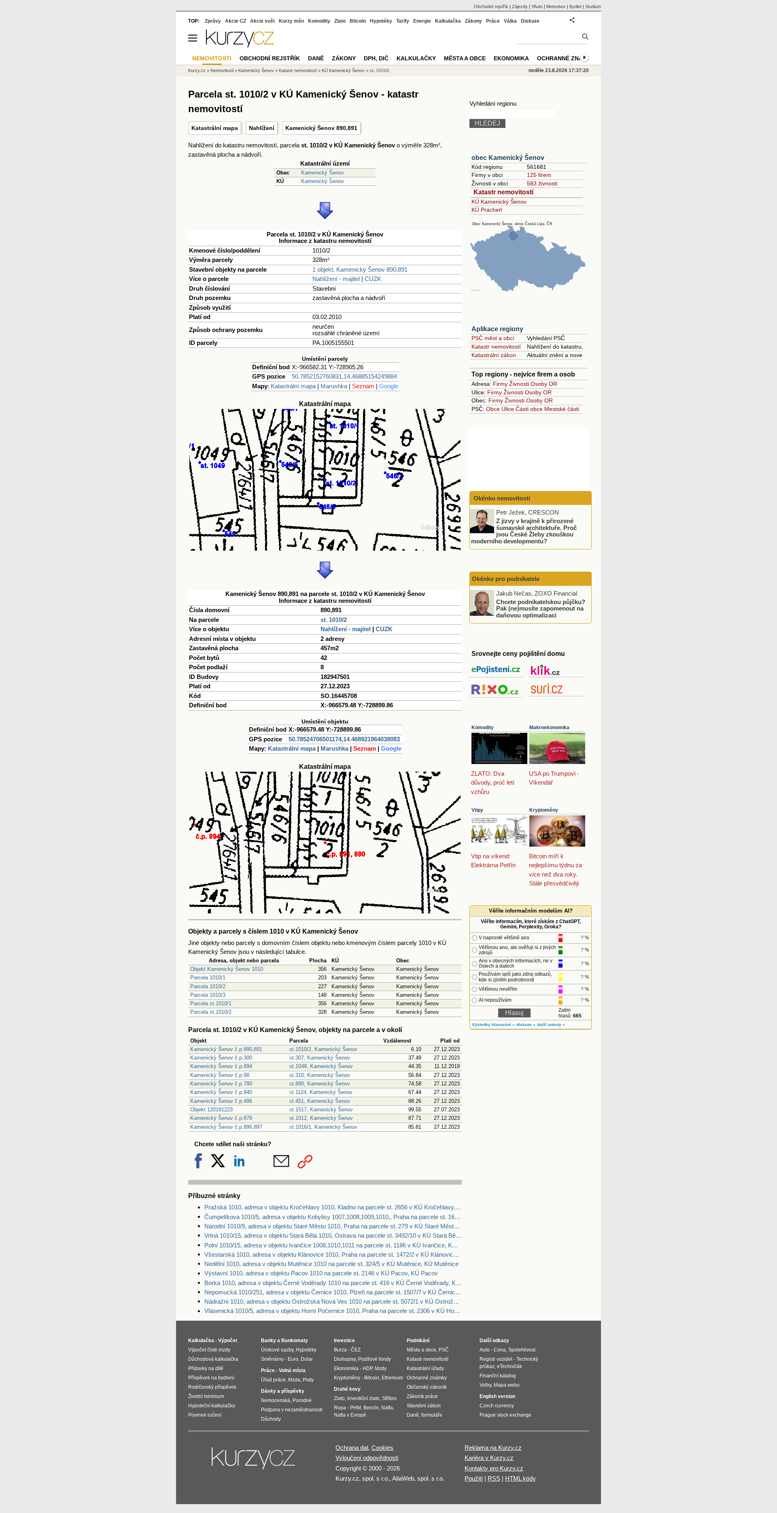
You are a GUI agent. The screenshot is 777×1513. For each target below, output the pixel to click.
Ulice (507, 409)
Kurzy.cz (197, 70)
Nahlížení (261, 128)
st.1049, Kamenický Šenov (321, 1066)
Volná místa (292, 1370)
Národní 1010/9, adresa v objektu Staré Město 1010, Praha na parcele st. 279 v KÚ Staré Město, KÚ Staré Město (333, 1226)
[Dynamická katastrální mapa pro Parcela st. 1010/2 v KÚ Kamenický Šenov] (325, 548)
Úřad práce (273, 1380)
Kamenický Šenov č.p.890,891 (226, 1049)
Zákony (473, 21)
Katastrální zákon (493, 355)
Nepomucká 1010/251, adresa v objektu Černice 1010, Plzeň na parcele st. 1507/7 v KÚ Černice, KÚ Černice (333, 1292)
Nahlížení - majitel (336, 278)
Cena (500, 1350)
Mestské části (561, 409)
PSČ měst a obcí (492, 338)
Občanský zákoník (427, 1387)
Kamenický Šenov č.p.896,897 (226, 1127)
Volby (485, 1385)
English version (497, 1396)
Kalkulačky (416, 58)
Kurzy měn (291, 21)
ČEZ (356, 1350)
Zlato (340, 21)
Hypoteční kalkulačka (211, 1406)
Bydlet (575, 6)
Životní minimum (206, 1396)
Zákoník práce (422, 1396)
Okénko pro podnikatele (505, 578)
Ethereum (392, 1378)
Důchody (271, 1419)
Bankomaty (294, 1340)
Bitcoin (358, 21)
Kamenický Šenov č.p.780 (221, 1084)
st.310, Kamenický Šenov (319, 1075)
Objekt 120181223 (211, 1110)
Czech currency (497, 1406)
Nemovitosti (222, 70)
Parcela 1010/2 (207, 986)
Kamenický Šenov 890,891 (321, 128)
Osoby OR (544, 384)
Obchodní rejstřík (491, 6)
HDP (367, 1368)
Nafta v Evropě (350, 1415)
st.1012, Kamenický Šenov (321, 1118)
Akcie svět (262, 21)
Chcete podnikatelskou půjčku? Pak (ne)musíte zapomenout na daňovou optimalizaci (540, 608)
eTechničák (509, 1366)
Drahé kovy (347, 1389)
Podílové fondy (374, 1359)
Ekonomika (511, 58)
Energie (422, 21)
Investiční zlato (363, 1398)
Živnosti (519, 384)
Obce (493, 409)
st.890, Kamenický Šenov (319, 1084)
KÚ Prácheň (486, 209)
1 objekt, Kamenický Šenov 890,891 (360, 269)
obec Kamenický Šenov (507, 157)
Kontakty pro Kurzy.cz (494, 1468)
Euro (293, 1359)
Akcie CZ (235, 21)
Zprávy (213, 21)
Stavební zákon (424, 1406)
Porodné (302, 1400)
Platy (308, 1380)
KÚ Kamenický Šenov (498, 201)
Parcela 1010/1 (207, 978)
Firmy (500, 384)
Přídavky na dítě (205, 1368)
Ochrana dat (351, 1447)
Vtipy (477, 810)
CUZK (373, 278)
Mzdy (380, 1368)
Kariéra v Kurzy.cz (489, 1457)
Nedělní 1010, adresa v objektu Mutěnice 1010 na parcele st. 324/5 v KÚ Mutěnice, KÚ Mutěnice (331, 1263)
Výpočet (227, 1340)
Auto (485, 1350)
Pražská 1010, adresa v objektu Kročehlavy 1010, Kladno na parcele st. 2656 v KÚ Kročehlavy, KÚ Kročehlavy (333, 1207)
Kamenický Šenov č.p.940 (221, 1092)
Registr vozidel (496, 1359)
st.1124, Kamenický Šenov (320, 1092)
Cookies (382, 1447)
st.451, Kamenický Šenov (319, 1101)
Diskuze (530, 21)
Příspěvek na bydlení (211, 1378)
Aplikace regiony (497, 329)
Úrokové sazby (277, 1350)
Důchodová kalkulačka (213, 1359)
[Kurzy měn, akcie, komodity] (254, 1461)
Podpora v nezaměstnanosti (292, 1410)
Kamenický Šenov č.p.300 (221, 1058)
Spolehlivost (521, 1350)
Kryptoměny (543, 810)
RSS (494, 1478)
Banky (268, 1340)
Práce (493, 21)
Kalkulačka (448, 21)
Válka (510, 21)
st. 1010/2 (334, 619)
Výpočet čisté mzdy (209, 1350)
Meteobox (556, 6)
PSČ (444, 1350)
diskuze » (525, 1024)
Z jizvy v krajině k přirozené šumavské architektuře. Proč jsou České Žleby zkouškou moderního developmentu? (524, 531)
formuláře (431, 1415)
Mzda (294, 1380)
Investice (344, 1340)
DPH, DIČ (376, 58)
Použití (474, 1478)
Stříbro (389, 1398)
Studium (593, 6)
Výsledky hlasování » (493, 1024)
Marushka (334, 386)
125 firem (539, 175)
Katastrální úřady (425, 1368)
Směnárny (272, 1359)
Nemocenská (275, 1400)
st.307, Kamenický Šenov (319, 1058)
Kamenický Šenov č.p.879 (221, 1118)
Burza (340, 1350)
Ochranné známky (566, 58)
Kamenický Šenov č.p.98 (219, 1075)
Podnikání (418, 1340)
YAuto (537, 6)
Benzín (371, 1408)
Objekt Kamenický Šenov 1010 (226, 969)
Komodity (482, 727)
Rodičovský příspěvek (212, 1387)
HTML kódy (520, 1478)
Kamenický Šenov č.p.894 (221, 1066)
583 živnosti (542, 183)
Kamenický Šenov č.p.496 (221, 1101)
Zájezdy (520, 6)
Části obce (529, 409)
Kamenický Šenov (322, 173)
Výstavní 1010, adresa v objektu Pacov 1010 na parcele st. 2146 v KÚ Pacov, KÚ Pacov (321, 1273)
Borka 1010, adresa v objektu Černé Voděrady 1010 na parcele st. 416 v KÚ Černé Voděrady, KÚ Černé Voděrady (333, 1282)
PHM (355, 1408)
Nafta (387, 1408)
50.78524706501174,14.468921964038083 (344, 739)
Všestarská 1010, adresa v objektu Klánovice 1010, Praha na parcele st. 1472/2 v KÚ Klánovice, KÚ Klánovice (333, 1254)
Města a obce (465, 58)
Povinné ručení (204, 1415)
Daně (316, 58)
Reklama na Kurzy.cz (493, 1447)
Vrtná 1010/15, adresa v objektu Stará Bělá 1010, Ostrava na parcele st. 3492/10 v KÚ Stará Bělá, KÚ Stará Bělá (333, 1235)
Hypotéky (381, 21)
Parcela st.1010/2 (210, 1012)
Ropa (340, 1408)
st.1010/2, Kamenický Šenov (323, 1049)
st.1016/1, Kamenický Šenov (323, 1127)
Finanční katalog (498, 1376)
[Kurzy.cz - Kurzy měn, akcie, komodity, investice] (240, 45)
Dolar (307, 1359)
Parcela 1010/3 (207, 995)
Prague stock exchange (505, 1415)
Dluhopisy (345, 1359)
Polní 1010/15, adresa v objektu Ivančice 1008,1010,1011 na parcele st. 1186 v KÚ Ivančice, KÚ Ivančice (333, 1245)
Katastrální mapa (214, 128)
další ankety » (551, 1024)
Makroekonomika (549, 727)
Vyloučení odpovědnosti (366, 1457)
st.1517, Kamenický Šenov (321, 1110)
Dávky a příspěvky (282, 1391)
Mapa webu (507, 1385)
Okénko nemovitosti (501, 498)
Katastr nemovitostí (503, 192)
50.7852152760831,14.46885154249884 (344, 376)
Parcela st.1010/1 (210, 1003)
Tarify (402, 21)
